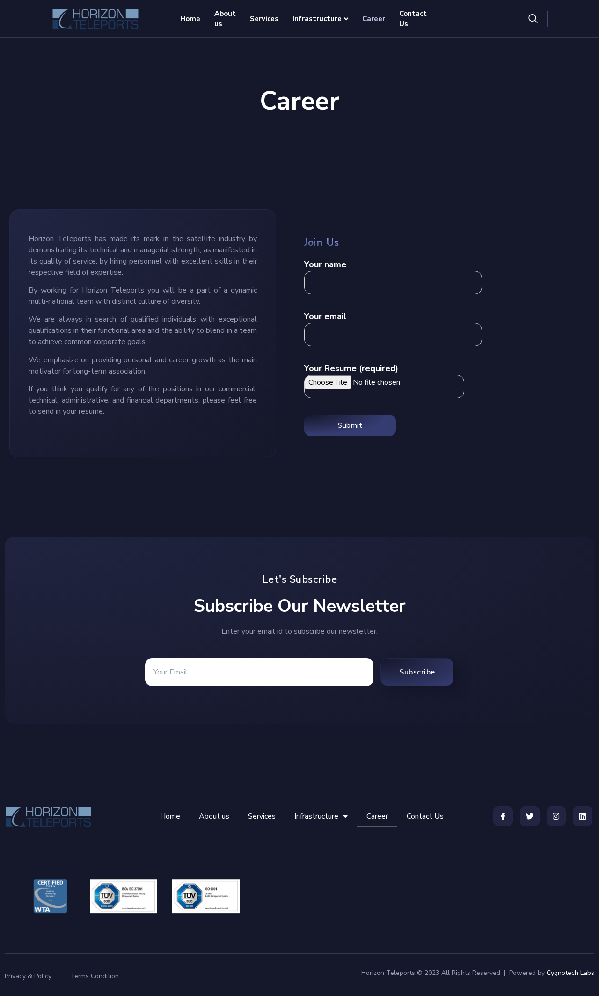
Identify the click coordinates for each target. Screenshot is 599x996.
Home (190, 18)
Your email (325, 316)
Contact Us (413, 19)
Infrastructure (317, 18)
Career (373, 18)
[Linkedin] (582, 816)
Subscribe (417, 672)
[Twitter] (530, 816)
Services (264, 18)
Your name (325, 264)
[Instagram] (556, 816)
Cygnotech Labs (570, 972)
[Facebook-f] (503, 816)
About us (225, 19)
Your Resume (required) (351, 368)
